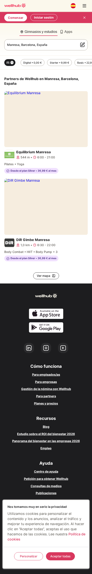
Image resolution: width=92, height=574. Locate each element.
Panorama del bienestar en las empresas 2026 (46, 441)
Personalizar (28, 556)
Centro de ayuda (46, 471)
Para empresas (46, 382)
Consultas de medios (46, 486)
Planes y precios (46, 403)
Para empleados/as (46, 374)
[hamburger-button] (84, 5)
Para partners (46, 396)
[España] (73, 5)
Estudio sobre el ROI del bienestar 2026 (46, 434)
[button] (9, 62)
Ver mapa (43, 276)
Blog (46, 426)
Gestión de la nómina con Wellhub (46, 389)
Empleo (46, 448)
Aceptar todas (60, 556)
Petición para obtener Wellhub (46, 479)
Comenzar (15, 17)
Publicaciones (46, 493)
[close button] (84, 17)
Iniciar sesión (44, 17)
